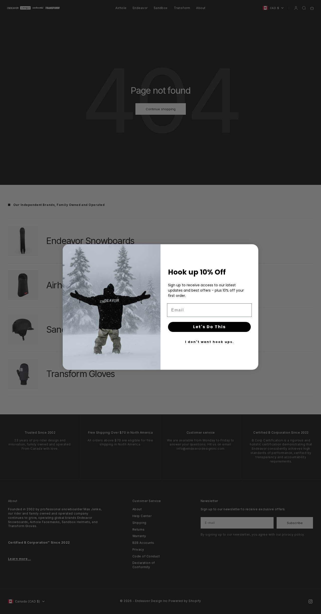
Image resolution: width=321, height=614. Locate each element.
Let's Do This (209, 327)
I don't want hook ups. (209, 342)
